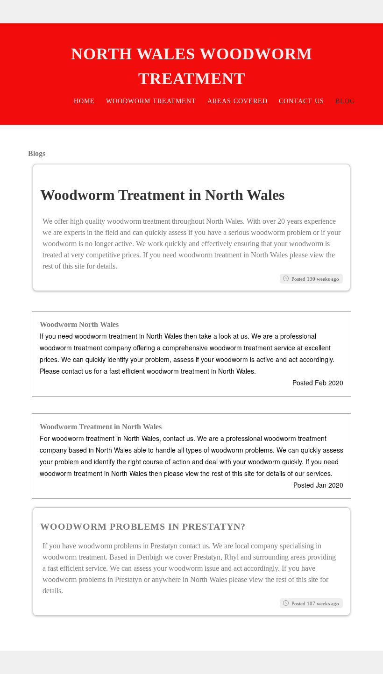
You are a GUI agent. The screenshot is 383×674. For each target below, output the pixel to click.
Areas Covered (237, 101)
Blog (345, 101)
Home (84, 101)
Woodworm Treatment (151, 101)
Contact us (301, 101)
